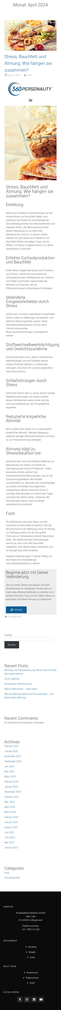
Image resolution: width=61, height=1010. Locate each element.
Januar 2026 (11, 751)
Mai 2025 (9, 771)
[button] (30, 100)
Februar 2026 (11, 746)
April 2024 (9, 807)
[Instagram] (27, 1000)
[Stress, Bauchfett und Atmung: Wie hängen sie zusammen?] (30, 49)
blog (6, 872)
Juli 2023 (9, 832)
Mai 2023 (9, 842)
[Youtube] (41, 1000)
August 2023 (11, 827)
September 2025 (12, 761)
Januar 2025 (11, 786)
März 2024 (10, 812)
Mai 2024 (9, 802)
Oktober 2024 (11, 796)
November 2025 (12, 756)
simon (29, 75)
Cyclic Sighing (11, 678)
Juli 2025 (9, 766)
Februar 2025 (11, 781)
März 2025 (10, 776)
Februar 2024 (11, 817)
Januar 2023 (11, 847)
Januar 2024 (11, 822)
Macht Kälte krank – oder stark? (20, 688)
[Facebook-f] (20, 1000)
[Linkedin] (34, 1000)
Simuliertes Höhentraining (17, 683)
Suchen (8, 635)
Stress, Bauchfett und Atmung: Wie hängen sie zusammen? (28, 63)
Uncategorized (14, 616)
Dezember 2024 (12, 791)
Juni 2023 (9, 837)
